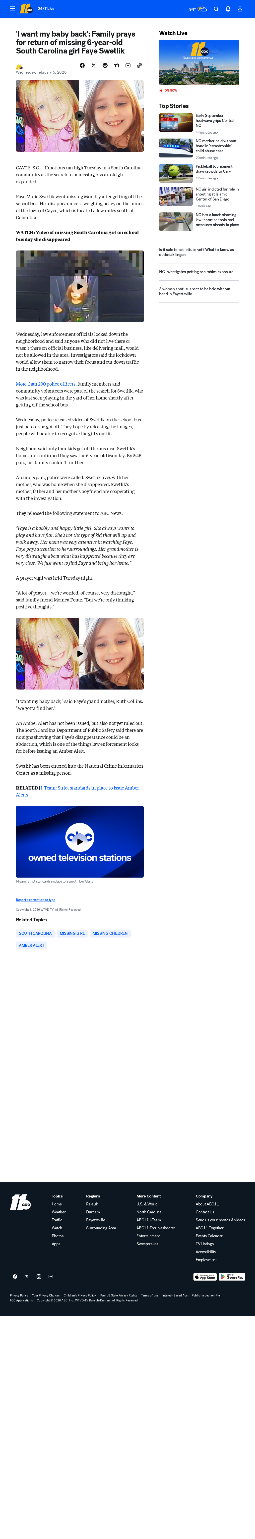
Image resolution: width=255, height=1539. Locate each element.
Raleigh (92, 1204)
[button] (12, 8)
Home (57, 1204)
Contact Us (205, 1212)
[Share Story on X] (93, 65)
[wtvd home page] (20, 1202)
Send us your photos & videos (220, 1220)
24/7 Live (46, 8)
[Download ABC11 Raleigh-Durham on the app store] (205, 1277)
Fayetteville (95, 1220)
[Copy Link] (139, 65)
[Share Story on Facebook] (82, 65)
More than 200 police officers (45, 383)
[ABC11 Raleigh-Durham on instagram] (39, 1277)
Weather (59, 1212)
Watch (57, 1228)
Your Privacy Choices (46, 1295)
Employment (206, 1260)
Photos (58, 1236)
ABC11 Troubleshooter (155, 1228)
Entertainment (148, 1236)
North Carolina (148, 1212)
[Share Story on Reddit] (105, 65)
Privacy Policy (19, 1295)
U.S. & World (146, 1204)
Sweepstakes (147, 1244)
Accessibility (206, 1252)
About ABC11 (207, 1204)
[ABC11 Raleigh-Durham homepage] (26, 8)
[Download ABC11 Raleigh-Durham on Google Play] (232, 1277)
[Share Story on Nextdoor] (116, 65)
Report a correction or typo (35, 899)
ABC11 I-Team (148, 1220)
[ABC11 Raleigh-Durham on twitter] (27, 1277)
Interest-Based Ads (175, 1295)
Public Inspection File (206, 1295)
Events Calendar (209, 1236)
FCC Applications (21, 1300)
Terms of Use (149, 1295)
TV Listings (204, 1244)
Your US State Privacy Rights (118, 1295)
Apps (56, 1244)
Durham (93, 1212)
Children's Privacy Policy (80, 1295)
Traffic (57, 1220)
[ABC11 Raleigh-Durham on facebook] (15, 1277)
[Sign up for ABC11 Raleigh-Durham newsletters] (51, 1277)
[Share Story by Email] (128, 65)
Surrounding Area (101, 1228)
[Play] (199, 62)
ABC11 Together (210, 1228)
